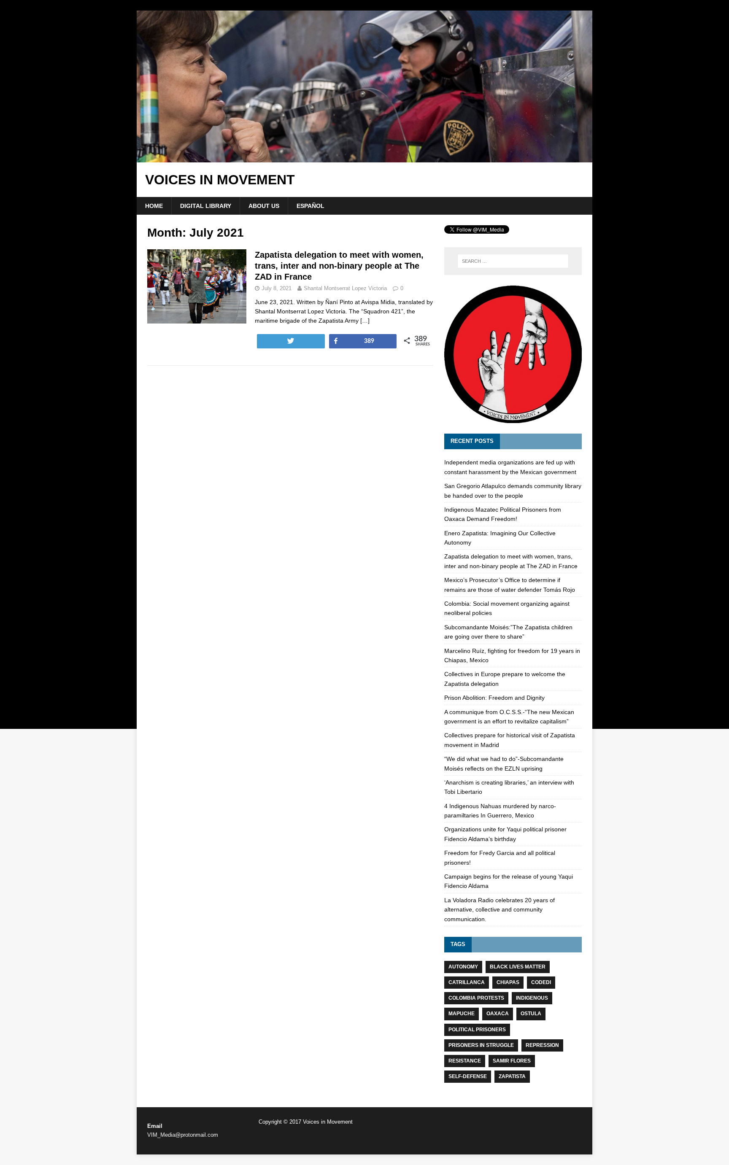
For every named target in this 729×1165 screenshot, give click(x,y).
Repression (542, 1045)
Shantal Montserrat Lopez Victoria (345, 288)
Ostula (531, 1014)
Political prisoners (477, 1030)
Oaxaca (497, 1014)
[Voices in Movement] (364, 157)
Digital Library (205, 205)
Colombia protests (476, 998)
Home (154, 205)
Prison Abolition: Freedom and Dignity (494, 697)
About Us (263, 205)
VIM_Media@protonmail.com (182, 1135)
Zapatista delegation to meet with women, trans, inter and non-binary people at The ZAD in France (339, 265)
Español (310, 205)
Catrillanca (466, 982)
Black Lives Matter (517, 967)
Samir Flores (512, 1061)
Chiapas (508, 982)
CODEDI (541, 982)
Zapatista (512, 1076)
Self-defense (467, 1076)
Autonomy (463, 967)
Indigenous (532, 998)
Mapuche (461, 1014)
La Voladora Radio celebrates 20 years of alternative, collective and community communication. (499, 909)
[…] (365, 320)
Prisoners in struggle (481, 1045)
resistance (464, 1061)
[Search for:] (513, 261)
